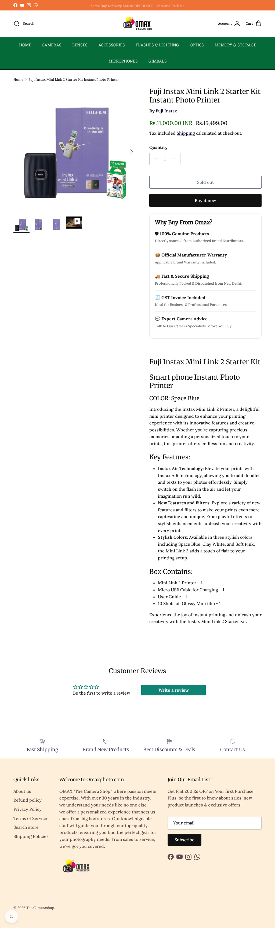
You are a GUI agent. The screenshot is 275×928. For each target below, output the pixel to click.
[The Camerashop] (137, 24)
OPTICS (197, 45)
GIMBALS (158, 61)
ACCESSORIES (111, 45)
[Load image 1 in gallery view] (75, 149)
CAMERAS (51, 45)
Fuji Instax (166, 110)
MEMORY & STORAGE (235, 45)
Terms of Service (30, 818)
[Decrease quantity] (154, 159)
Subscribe (184, 839)
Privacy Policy (27, 809)
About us (22, 791)
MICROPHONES (123, 61)
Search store (26, 827)
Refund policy (27, 800)
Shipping (186, 133)
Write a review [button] (173, 690)
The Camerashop (40, 907)
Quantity (158, 147)
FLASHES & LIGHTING (157, 45)
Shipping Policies (31, 836)
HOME (25, 45)
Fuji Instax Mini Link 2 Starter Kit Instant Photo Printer (73, 79)
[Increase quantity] (175, 159)
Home (18, 79)
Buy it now (205, 200)
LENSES (80, 45)
